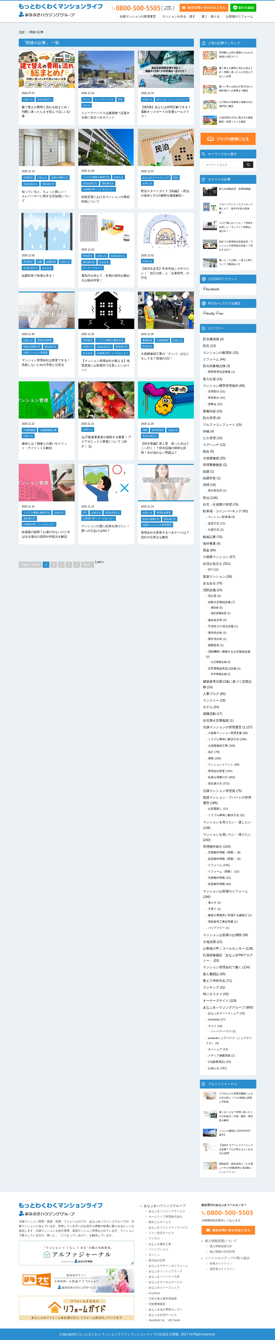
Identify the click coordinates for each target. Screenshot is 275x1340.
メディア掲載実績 (219, 1055)
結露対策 (51, 261)
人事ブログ (211, 693)
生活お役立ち (44, 99)
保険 (211, 758)
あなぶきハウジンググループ (172, 99)
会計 (211, 751)
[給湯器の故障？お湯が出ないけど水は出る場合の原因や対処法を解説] (47, 498)
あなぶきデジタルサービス (165, 1282)
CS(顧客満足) (216, 1061)
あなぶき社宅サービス (163, 1314)
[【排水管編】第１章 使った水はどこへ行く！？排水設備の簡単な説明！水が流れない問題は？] (166, 416)
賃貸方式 (213, 523)
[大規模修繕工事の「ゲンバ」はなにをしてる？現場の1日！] (166, 326)
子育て (212, 909)
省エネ (212, 902)
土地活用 (209, 942)
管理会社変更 (44, 340)
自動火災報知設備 (219, 602)
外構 (206, 431)
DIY (85, 512)
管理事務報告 (212, 465)
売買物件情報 (216, 877)
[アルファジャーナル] (76, 1253)
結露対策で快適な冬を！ (38, 275)
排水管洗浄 (158, 430)
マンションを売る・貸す (178, 16)
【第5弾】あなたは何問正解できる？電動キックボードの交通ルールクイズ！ (166, 111)
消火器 (212, 595)
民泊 (120, 99)
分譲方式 (213, 529)
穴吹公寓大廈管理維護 (163, 1298)
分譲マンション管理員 (35, 352)
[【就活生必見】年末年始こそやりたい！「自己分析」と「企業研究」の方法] (166, 247)
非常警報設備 (218, 674)
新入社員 (209, 379)
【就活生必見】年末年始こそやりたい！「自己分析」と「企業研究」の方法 (165, 273)
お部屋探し (215, 808)
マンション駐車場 (219, 516)
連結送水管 (215, 620)
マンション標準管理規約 (220, 385)
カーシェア (215, 1049)
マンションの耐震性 (217, 352)
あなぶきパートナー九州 (164, 1276)
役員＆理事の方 (59, 177)
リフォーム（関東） (220, 871)
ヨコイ (86, 99)
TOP (22, 32)
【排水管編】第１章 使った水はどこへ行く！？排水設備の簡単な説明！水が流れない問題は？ (165, 448)
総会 (206, 451)
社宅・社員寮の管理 (217, 504)
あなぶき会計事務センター (165, 1309)
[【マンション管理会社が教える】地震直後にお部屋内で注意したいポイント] (106, 326)
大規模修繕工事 (48, 430)
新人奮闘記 (211, 974)
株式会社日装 (157, 1260)
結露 (39, 261)
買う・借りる (211, 16)
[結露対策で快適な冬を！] (47, 247)
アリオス (154, 1238)
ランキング (211, 987)
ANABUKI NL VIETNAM (164, 1320)
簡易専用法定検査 (219, 371)
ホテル (86, 105)
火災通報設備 (218, 661)
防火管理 (209, 418)
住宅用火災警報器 (216, 720)
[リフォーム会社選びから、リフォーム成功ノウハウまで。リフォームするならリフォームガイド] (76, 1308)
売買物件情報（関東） (222, 852)
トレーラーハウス (104, 99)
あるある (47, 268)
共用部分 (28, 177)
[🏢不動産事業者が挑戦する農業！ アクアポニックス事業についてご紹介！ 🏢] (106, 416)
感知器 (215, 607)
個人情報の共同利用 (222, 1251)
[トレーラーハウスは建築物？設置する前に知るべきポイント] (106, 85)
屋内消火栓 (215, 632)
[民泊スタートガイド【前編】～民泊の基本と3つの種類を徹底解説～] (166, 163)
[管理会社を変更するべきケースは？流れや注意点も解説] (166, 498)
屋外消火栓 (215, 639)
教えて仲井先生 (214, 980)
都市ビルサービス (160, 1222)
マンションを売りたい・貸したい (227, 822)
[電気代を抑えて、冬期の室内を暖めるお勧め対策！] (106, 241)
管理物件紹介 (212, 846)
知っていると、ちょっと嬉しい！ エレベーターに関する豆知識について (47, 196)
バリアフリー (216, 927)
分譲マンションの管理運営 (138, 16)
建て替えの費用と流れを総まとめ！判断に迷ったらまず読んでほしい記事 (46, 111)
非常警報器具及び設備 (222, 668)
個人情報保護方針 (221, 1246)
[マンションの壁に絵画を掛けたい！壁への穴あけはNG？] (106, 498)
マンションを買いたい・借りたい (227, 834)
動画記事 (209, 537)
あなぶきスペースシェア (156, 177)
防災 (206, 346)
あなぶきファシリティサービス (168, 1227)
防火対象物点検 (214, 366)
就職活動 (209, 713)
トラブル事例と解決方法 (96, 177)
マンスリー (211, 700)
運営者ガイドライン (222, 1269)
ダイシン (154, 1254)
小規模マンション (216, 557)
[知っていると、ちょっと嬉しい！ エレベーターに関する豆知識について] (47, 163)
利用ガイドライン (221, 1263)
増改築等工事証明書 (220, 921)
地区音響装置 (218, 613)
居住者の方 (48, 184)
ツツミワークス (158, 1249)
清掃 (145, 430)
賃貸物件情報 (216, 884)
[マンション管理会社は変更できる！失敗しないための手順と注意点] (47, 326)
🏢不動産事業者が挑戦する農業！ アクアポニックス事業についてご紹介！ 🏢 (106, 441)
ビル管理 (209, 438)
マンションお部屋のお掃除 (222, 935)
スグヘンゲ (211, 444)
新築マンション (214, 576)
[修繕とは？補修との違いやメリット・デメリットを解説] (47, 416)
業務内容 (147, 340)
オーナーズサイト (92, 268)
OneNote (213, 1019)
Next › (87, 564)
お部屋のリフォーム (239, 16)
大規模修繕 (162, 340)
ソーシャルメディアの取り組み (227, 1258)
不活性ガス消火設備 (220, 626)
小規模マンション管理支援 (225, 733)
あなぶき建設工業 (160, 1244)
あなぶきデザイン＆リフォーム (168, 1265)
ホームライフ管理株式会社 (165, 1216)
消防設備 (209, 590)
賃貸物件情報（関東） (222, 858)
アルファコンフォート (219, 424)
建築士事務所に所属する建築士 (227, 915)
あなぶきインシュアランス (165, 1271)
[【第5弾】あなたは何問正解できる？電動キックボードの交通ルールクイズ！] (166, 85)
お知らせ (28, 99)
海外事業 (209, 543)
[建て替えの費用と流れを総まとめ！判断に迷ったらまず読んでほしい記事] (47, 85)
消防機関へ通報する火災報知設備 (229, 651)
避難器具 (213, 645)
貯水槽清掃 (211, 339)
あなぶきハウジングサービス (167, 1211)
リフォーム (211, 359)
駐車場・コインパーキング (222, 511)
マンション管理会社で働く (222, 967)
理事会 (212, 404)
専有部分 (28, 261)
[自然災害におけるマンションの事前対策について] (106, 163)
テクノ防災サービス (161, 1232)
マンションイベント (220, 764)
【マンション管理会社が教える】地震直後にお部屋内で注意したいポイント (105, 365)
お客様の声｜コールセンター (98, 189)
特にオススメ (212, 994)
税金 (206, 550)
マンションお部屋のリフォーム (225, 891)
